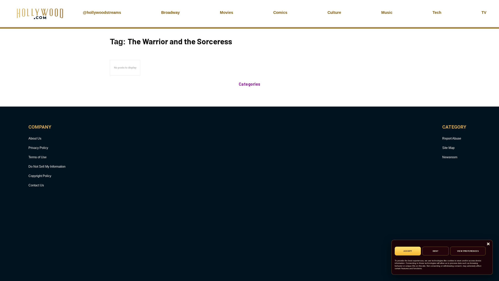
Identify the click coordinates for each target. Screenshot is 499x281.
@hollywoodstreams (102, 12)
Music (386, 12)
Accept (407, 251)
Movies (226, 12)
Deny (436, 251)
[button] (488, 244)
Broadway (170, 12)
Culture (334, 12)
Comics (280, 12)
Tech (437, 12)
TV (483, 12)
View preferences (468, 251)
